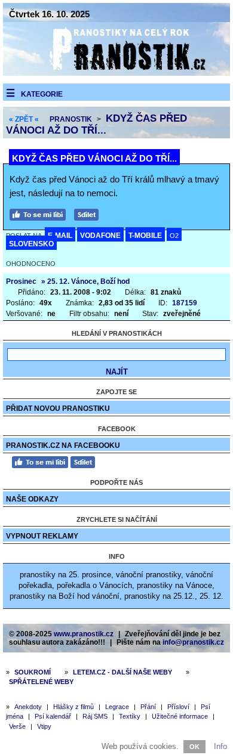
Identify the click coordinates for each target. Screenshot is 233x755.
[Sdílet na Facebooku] (89, 213)
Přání (148, 706)
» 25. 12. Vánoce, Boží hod (85, 281)
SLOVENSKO (31, 244)
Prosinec (21, 281)
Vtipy (44, 726)
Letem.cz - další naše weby (122, 672)
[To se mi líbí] (41, 213)
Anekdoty (28, 706)
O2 (174, 235)
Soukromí (32, 672)
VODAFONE (100, 235)
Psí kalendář (53, 716)
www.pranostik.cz (84, 634)
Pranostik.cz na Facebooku (63, 445)
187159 (184, 303)
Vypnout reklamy (42, 536)
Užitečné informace (180, 716)
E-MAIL (60, 235)
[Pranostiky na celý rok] (116, 73)
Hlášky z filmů (73, 706)
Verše (17, 726)
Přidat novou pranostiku (58, 408)
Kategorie (42, 94)
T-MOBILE (145, 235)
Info (220, 746)
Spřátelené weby (41, 681)
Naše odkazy (32, 499)
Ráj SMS (95, 716)
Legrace (117, 706)
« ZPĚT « (24, 119)
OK (194, 746)
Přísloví (178, 706)
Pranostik (71, 119)
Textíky (129, 716)
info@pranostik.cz (193, 642)
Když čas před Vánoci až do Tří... (96, 124)
